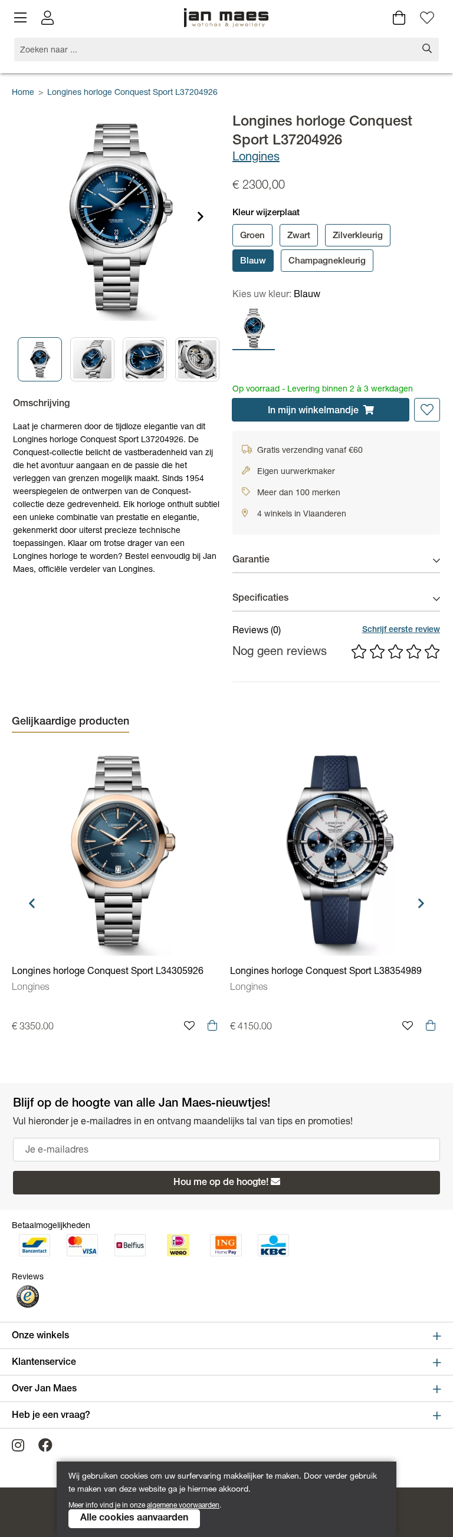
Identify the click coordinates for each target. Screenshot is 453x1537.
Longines (256, 158)
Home (23, 93)
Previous (33, 359)
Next (200, 216)
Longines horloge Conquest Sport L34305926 (107, 972)
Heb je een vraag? (51, 1416)
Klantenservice (44, 1363)
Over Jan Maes (44, 1389)
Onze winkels (40, 1336)
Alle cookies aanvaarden (134, 1518)
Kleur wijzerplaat (266, 213)
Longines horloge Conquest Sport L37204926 (132, 93)
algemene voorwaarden (183, 1505)
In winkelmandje (313, 411)
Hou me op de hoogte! (220, 1183)
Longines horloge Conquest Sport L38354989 (326, 972)
